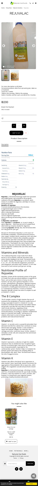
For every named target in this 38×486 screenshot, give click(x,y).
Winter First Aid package (11, 428)
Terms (15, 458)
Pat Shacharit (10, 107)
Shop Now (9, 8)
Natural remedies (17, 8)
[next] (33, 45)
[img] (11, 416)
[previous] (3, 45)
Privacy (21, 458)
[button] (2, 3)
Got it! (31, 484)
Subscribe (30, 463)
